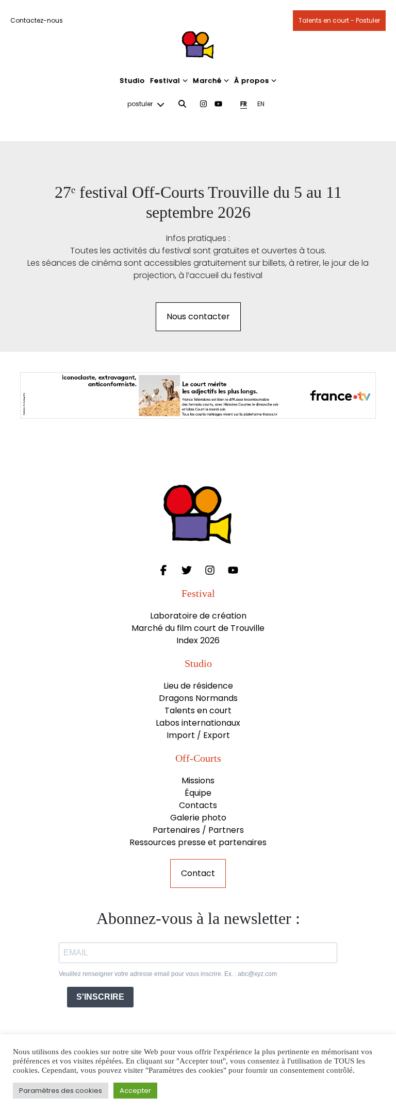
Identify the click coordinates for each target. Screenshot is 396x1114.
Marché (207, 80)
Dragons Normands (198, 698)
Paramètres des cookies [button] (60, 1090)
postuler (140, 103)
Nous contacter (198, 316)
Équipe (198, 793)
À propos (251, 80)
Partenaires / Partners (198, 830)
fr (243, 103)
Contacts (198, 805)
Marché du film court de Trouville (198, 628)
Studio (132, 80)
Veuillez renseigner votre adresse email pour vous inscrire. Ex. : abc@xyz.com (168, 974)
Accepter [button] (135, 1090)
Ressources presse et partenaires (198, 842)
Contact (198, 873)
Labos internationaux (198, 723)
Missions (198, 780)
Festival (165, 80)
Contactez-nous (36, 20)
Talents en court (198, 710)
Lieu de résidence (198, 686)
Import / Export (198, 735)
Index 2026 (198, 640)
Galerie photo (198, 818)
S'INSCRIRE (100, 996)
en (261, 103)
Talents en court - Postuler (339, 20)
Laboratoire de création (198, 616)
